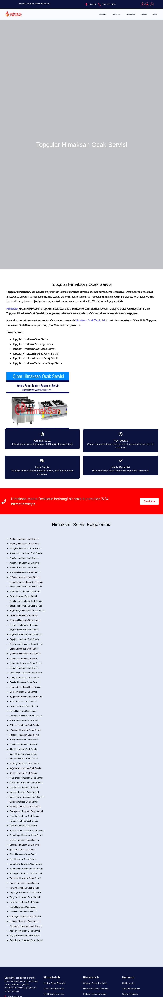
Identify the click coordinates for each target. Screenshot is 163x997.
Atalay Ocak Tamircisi (54, 983)
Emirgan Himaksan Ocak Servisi (25, 677)
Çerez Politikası (130, 994)
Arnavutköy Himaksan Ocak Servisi (26, 553)
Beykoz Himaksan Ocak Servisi (24, 630)
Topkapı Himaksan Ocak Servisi (24, 902)
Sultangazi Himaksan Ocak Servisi (26, 873)
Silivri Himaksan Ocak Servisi (23, 854)
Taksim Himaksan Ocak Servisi (24, 883)
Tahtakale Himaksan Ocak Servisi (25, 878)
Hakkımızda (116, 14)
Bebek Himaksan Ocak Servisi (24, 615)
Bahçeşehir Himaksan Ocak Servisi (26, 587)
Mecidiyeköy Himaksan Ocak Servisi (27, 797)
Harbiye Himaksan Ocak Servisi (24, 739)
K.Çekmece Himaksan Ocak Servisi (26, 778)
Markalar (144, 14)
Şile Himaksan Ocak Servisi (22, 849)
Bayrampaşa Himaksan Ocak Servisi (27, 610)
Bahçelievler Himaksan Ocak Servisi (26, 582)
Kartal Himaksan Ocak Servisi (23, 773)
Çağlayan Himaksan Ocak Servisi (25, 653)
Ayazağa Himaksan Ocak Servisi (25, 572)
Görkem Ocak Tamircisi (94, 983)
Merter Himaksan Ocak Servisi (24, 802)
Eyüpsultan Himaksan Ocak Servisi (26, 696)
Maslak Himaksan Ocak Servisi (24, 792)
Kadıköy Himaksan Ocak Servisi (25, 763)
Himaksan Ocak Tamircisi (95, 988)
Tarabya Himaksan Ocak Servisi (24, 888)
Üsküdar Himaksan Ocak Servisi (25, 921)
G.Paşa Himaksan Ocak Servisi (24, 720)
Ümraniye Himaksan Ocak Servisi (25, 916)
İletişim (154, 14)
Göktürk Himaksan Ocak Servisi (24, 725)
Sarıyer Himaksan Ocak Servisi (24, 840)
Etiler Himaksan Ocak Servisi (23, 692)
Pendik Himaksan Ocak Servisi (24, 821)
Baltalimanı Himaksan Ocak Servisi (26, 601)
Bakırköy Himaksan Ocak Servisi (25, 591)
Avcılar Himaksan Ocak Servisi (24, 567)
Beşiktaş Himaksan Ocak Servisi (25, 620)
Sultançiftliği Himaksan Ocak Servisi (26, 868)
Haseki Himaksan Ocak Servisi (24, 744)
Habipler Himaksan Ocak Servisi (24, 735)
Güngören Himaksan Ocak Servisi (25, 730)
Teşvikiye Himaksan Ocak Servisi (25, 892)
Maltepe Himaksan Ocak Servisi (24, 787)
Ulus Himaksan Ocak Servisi (23, 912)
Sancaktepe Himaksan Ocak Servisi (26, 835)
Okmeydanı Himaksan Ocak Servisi (26, 811)
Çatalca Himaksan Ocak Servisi (24, 649)
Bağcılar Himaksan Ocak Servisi (25, 577)
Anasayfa (102, 14)
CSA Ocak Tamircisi (54, 988)
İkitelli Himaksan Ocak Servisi (23, 749)
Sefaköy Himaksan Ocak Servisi (25, 845)
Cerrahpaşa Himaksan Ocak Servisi (26, 673)
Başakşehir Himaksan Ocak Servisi (26, 606)
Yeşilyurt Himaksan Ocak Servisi (25, 935)
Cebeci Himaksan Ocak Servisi (24, 658)
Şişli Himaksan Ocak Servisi (23, 859)
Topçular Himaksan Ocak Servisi (25, 897)
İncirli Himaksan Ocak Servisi (23, 754)
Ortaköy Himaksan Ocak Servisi (24, 816)
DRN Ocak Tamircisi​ (54, 994)
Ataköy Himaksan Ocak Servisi (24, 558)
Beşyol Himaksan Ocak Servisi (24, 625)
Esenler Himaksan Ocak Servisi (24, 682)
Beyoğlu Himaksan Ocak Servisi (24, 639)
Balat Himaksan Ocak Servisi (23, 596)
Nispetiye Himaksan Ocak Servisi (25, 806)
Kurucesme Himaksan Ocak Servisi (26, 782)
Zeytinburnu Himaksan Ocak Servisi (26, 940)
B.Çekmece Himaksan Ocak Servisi (26, 644)
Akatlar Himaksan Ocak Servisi (24, 539)
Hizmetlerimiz (130, 14)
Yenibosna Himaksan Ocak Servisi (26, 926)
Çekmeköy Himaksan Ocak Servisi (26, 663)
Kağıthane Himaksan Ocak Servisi (25, 768)
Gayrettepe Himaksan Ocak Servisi (26, 716)
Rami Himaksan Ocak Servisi (23, 825)
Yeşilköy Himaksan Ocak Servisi (25, 931)
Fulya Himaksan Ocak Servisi (23, 711)
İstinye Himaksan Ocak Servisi (24, 759)
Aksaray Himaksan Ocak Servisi (25, 544)
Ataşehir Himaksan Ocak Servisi (25, 563)
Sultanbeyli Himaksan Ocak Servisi (26, 864)
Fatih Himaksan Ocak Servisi (23, 701)
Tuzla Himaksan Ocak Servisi (23, 907)
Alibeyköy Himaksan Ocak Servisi (25, 548)
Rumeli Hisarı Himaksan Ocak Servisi (27, 830)
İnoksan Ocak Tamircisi (94, 994)
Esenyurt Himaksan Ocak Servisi (25, 687)
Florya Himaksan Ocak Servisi (24, 706)
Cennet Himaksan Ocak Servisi (24, 668)
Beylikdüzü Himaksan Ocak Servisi (26, 634)
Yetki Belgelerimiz (131, 988)
